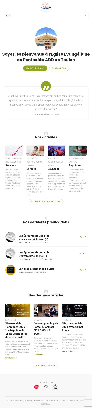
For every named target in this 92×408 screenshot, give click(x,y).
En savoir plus (59, 68)
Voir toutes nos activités (47, 201)
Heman (21, 272)
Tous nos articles (47, 365)
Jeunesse (53, 169)
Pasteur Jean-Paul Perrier (28, 242)
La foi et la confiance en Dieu (36, 268)
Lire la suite (10, 358)
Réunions (11, 165)
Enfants (31, 169)
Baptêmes (75, 165)
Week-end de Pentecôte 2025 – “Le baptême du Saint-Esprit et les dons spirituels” (16, 330)
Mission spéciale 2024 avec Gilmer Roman (72, 327)
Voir (81, 236)
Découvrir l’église (35, 68)
